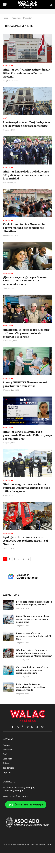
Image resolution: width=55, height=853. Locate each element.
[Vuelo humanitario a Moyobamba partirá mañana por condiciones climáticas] (27, 203)
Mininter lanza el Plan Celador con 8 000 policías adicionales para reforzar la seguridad (27, 175)
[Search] (50, 4)
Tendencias (8, 768)
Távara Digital (45, 844)
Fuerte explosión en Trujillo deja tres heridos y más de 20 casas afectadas (26, 124)
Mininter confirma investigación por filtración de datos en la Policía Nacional (26, 73)
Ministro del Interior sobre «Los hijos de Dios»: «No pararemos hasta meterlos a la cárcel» (26, 333)
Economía (7, 758)
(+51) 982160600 (20, 796)
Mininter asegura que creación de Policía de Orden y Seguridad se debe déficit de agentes (26, 488)
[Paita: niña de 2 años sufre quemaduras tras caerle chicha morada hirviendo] (8, 687)
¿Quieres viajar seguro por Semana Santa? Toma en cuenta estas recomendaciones (25, 280)
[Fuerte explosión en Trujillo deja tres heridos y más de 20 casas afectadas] (27, 101)
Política (6, 763)
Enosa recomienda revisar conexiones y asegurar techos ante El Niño (33, 636)
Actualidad (8, 749)
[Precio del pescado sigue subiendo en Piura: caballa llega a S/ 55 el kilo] (8, 605)
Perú (5, 754)
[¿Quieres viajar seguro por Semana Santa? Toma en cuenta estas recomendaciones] (27, 256)
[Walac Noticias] (27, 4)
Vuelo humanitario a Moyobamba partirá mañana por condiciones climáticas (24, 228)
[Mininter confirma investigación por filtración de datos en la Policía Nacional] (27, 48)
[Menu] (4, 4)
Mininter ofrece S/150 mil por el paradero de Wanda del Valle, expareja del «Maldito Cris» (27, 435)
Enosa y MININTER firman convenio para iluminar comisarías (25, 384)
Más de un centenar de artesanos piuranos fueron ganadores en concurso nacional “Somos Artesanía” (34, 653)
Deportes (7, 772)
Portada (6, 745)
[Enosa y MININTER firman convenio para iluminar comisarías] (27, 361)
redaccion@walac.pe (24, 787)
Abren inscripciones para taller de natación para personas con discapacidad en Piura (32, 670)
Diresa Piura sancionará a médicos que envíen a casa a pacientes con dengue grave (32, 619)
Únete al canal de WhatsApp (29, 804)
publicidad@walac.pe (13, 790)
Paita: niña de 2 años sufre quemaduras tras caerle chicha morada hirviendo (30, 687)
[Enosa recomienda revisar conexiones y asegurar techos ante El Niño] (8, 636)
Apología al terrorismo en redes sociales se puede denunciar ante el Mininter (25, 540)
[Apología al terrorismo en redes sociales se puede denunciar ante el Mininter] (27, 516)
